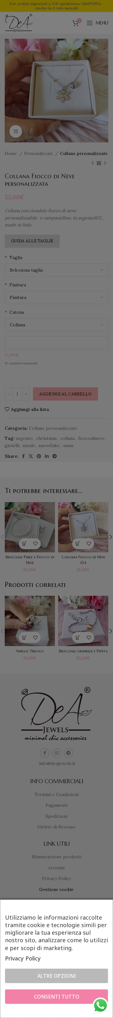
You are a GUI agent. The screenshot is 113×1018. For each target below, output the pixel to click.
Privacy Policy (23, 958)
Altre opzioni (56, 975)
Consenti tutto (56, 996)
